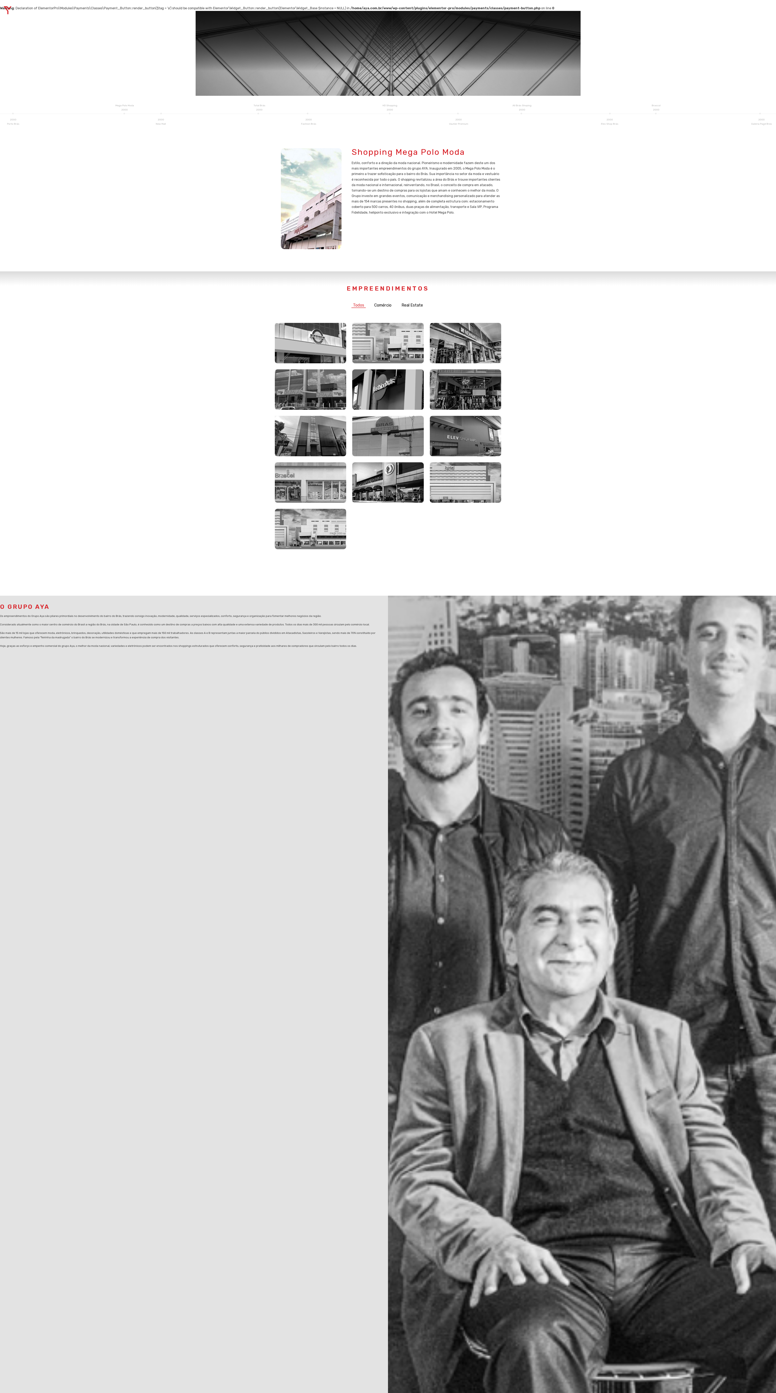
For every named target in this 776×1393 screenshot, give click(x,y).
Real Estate (412, 305)
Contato (763, 10)
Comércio (382, 305)
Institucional (740, 10)
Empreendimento (709, 10)
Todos (358, 305)
